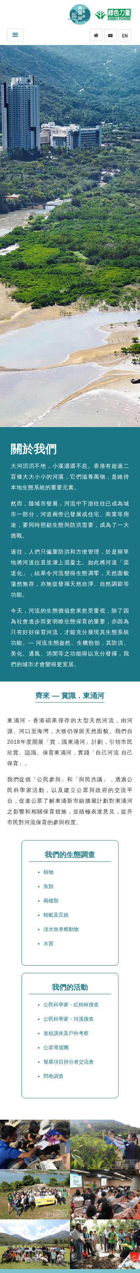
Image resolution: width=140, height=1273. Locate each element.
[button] (15, 35)
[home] (80, 14)
